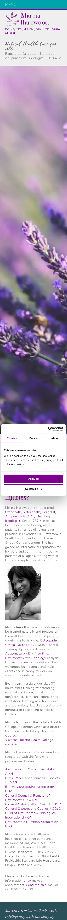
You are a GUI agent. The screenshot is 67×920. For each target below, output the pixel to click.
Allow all (33, 478)
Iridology (39, 658)
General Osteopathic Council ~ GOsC (33, 809)
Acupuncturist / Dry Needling (27, 516)
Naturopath (31, 512)
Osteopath (13, 512)
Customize (31, 488)
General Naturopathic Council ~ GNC (33, 804)
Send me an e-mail (40, 885)
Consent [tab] (12, 438)
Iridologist (12, 521)
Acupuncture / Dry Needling (26, 653)
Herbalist (48, 512)
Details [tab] (33, 438)
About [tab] (55, 438)
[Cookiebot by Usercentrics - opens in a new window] (48, 429)
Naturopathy (14, 658)
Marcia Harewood (35, 18)
